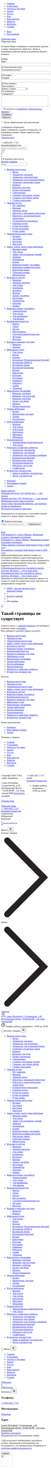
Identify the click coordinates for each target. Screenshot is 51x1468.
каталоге (21, 628)
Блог (9, 16)
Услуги (10, 14)
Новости (11, 21)
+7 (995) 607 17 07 (10, 808)
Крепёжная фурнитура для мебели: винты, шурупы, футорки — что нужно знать (21, 574)
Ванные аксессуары (16, 636)
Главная (10, 3)
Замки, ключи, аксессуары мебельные (25, 643)
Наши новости (8, 490)
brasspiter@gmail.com (37, 781)
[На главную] (9, 825)
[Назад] (2, 1030)
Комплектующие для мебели (20, 648)
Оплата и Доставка (16, 8)
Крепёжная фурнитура (18, 651)
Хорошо (5, 1453)
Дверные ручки (14, 638)
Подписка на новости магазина (16, 508)
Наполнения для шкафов (19, 659)
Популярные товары (16, 483)
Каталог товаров (9, 161)
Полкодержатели (15, 666)
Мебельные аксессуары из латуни (17, 501)
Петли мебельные (15, 664)
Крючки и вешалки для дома (20, 654)
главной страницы (26, 626)
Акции (10, 11)
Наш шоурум (13, 19)
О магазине (12, 6)
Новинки (11, 480)
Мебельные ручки (15, 656)
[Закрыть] (10, 829)
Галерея (10, 26)
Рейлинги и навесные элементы (22, 669)
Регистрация (13, 34)
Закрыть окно (7, 137)
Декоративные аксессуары (19, 641)
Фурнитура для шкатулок (19, 672)
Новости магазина (13, 521)
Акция (10, 486)
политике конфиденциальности (16, 1448)
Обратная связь (8, 39)
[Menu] (2, 822)
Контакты (11, 24)
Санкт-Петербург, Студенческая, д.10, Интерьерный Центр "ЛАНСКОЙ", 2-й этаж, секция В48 (23, 1019)
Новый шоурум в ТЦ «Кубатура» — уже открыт (24, 498)
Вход (9, 31)
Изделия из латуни (16, 646)
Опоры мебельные (16, 661)
